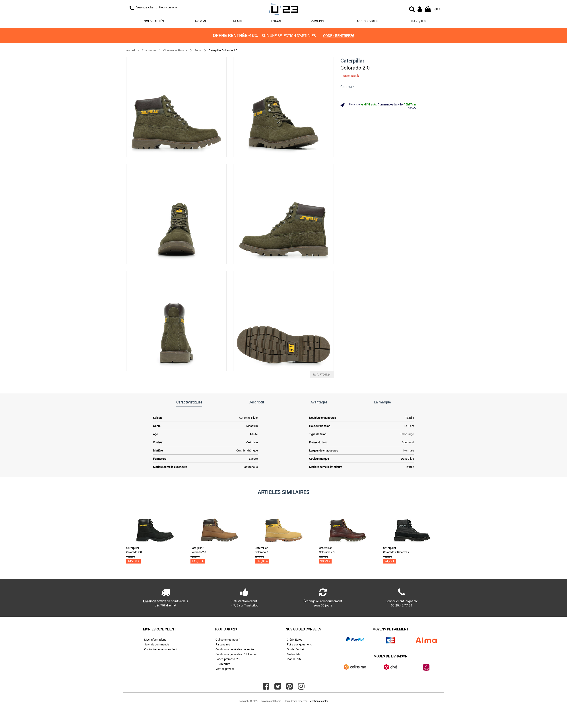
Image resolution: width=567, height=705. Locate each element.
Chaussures (149, 50)
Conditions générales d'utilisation (236, 654)
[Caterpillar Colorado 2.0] (176, 107)
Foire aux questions (299, 644)
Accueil (130, 50)
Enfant (277, 21)
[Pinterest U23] (289, 688)
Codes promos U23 (227, 659)
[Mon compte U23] (419, 9)
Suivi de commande (156, 644)
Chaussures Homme (175, 50)
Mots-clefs (294, 654)
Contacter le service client (160, 649)
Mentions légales (318, 701)
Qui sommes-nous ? (228, 639)
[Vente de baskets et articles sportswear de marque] (283, 10)
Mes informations (155, 639)
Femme (238, 21)
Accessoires (367, 21)
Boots (198, 50)
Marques (418, 21)
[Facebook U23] (266, 688)
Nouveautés (154, 21)
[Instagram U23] (301, 688)
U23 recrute (223, 664)
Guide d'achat (295, 649)
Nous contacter (168, 7)
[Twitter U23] (277, 688)
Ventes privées (225, 669)
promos (317, 21)
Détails (412, 108)
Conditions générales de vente (235, 649)
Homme (201, 21)
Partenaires (223, 644)
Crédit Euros (294, 639)
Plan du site (294, 659)
